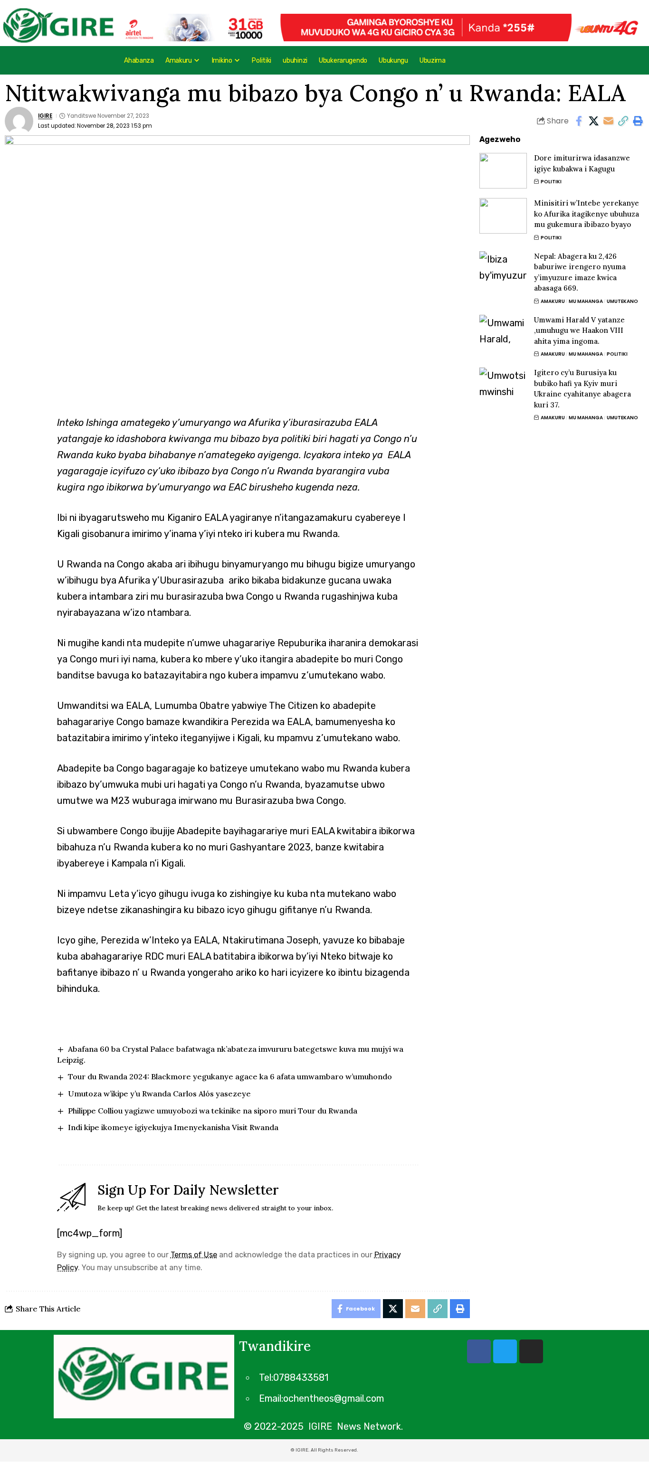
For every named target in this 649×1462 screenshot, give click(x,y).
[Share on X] (593, 121)
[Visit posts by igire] (19, 121)
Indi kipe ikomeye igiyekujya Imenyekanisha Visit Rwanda (173, 1127)
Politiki (551, 181)
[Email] (608, 121)
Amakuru (553, 301)
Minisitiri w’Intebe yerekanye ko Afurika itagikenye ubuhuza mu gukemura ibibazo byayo (586, 213)
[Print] (637, 121)
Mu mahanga (586, 301)
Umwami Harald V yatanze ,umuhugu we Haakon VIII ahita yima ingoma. (579, 330)
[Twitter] (505, 1351)
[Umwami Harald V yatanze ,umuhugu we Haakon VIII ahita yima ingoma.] (503, 332)
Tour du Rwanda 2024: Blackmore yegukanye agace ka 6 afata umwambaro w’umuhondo (230, 1076)
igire (45, 116)
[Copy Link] (623, 121)
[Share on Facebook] (578, 121)
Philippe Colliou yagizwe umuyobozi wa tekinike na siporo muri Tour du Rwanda (212, 1110)
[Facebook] (479, 1351)
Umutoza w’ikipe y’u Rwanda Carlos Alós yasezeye (159, 1093)
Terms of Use (194, 1254)
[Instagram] (531, 1351)
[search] (606, 60)
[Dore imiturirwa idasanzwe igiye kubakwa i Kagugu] (503, 171)
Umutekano (622, 301)
